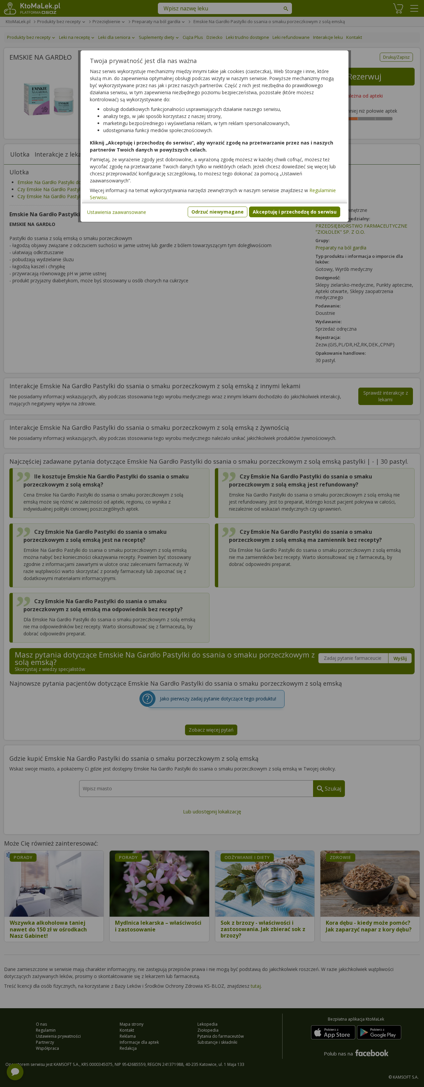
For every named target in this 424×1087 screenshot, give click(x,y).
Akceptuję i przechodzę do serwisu (295, 212)
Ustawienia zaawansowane (116, 212)
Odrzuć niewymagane (217, 212)
